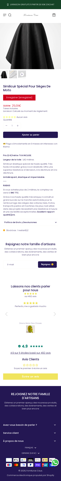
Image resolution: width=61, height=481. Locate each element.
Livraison (7, 111)
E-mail (10, 264)
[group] (30, 46)
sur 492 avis (30, 296)
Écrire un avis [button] (30, 376)
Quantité (7, 119)
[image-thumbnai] (4, 74)
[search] (9, 15)
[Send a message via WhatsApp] (55, 462)
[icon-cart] (53, 15)
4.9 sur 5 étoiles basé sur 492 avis (30, 353)
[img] (31, 293)
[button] (10, 117)
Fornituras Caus (34, 470)
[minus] (6, 125)
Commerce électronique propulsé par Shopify (30, 475)
